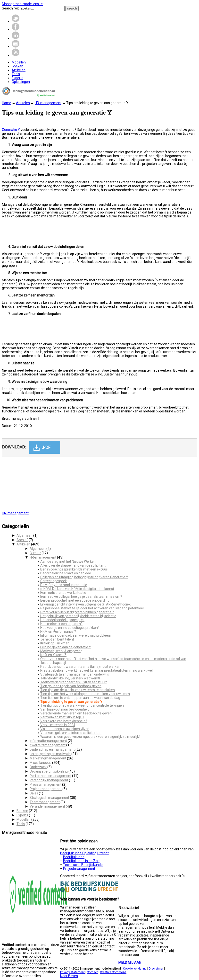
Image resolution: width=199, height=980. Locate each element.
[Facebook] (15, 29)
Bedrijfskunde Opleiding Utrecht (84, 853)
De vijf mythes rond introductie (63, 585)
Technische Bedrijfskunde (83, 865)
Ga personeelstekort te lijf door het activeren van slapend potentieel (92, 608)
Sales (34, 793)
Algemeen (25, 535)
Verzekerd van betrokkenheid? (63, 721)
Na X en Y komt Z (53, 655)
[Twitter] (15, 21)
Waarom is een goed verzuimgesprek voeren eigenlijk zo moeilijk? (90, 737)
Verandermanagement (47, 806)
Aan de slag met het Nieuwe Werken (68, 561)
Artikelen (23, 103)
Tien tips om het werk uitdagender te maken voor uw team (85, 694)
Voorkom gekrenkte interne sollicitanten (70, 733)
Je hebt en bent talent (57, 639)
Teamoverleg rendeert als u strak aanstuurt (73, 682)
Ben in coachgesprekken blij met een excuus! (74, 569)
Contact (92, 972)
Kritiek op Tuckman (54, 643)
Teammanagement (45, 802)
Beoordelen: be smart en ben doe (65, 573)
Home (6, 103)
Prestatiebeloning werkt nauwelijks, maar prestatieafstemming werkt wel (96, 670)
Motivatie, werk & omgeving (61, 651)
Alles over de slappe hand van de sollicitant (73, 565)
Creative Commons (113, 972)
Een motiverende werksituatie (63, 593)
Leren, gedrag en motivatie (50, 754)
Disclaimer (156, 968)
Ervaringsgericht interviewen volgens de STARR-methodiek (85, 604)
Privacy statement (72, 972)
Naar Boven (69, 976)
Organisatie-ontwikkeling (49, 771)
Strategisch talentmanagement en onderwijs (74, 674)
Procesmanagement (45, 784)
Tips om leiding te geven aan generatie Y (71, 702)
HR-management (48, 103)
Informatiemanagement (48, 741)
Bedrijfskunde (73, 857)
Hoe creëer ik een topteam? (61, 624)
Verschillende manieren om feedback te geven (76, 713)
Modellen (24, 819)
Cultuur (35, 553)
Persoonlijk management (49, 780)
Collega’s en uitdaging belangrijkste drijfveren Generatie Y (84, 577)
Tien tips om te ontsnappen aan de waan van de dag (80, 698)
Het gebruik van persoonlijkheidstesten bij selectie (78, 616)
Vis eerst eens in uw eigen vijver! (64, 729)
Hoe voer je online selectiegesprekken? (70, 628)
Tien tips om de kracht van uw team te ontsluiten (77, 690)
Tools (21, 824)
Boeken (22, 811)
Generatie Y (11, 130)
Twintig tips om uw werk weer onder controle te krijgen (82, 705)
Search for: (10, 8)
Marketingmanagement (48, 758)
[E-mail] (15, 46)
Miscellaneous (40, 763)
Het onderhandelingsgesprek (62, 620)
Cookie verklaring (135, 968)
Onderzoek (38, 767)
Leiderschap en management (52, 749)
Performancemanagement (50, 776)
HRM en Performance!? (58, 631)
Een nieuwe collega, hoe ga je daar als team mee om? (81, 596)
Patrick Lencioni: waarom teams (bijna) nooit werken (80, 666)
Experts (22, 815)
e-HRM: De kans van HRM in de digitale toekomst (77, 589)
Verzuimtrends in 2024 (57, 725)
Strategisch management (49, 798)
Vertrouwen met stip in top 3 (62, 717)
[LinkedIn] (15, 38)
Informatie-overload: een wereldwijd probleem (75, 635)
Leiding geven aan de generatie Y (65, 647)
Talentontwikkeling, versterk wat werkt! (70, 678)
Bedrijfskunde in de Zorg (81, 861)
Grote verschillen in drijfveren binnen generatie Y (77, 612)
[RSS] (15, 55)
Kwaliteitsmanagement (48, 745)
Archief (22, 540)
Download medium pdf (44, 447)
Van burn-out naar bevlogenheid (65, 709)
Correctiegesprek (53, 581)
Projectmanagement (46, 789)
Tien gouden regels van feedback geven (70, 686)
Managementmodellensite (22, 4)
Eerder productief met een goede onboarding (74, 600)
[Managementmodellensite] (28, 96)
